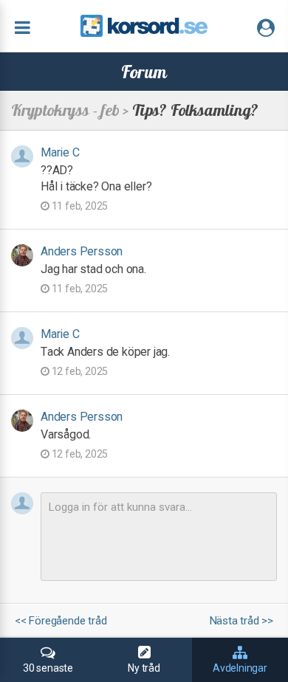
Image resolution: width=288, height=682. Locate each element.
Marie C (60, 152)
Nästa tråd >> (241, 621)
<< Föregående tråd (60, 621)
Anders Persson (82, 251)
